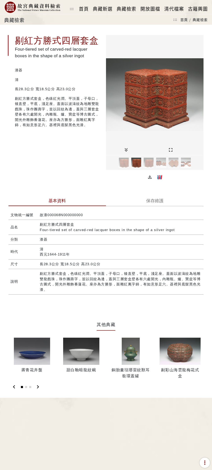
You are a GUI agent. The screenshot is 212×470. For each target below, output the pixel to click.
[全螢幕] (170, 150)
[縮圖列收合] (126, 150)
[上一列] (109, 162)
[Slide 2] (26, 387)
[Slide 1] (22, 387)
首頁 (184, 19)
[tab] (57, 201)
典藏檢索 (200, 19)
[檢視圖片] (124, 162)
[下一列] (200, 162)
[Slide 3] (30, 387)
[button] (150, 177)
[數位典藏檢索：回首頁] (32, 7)
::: (72, 9)
